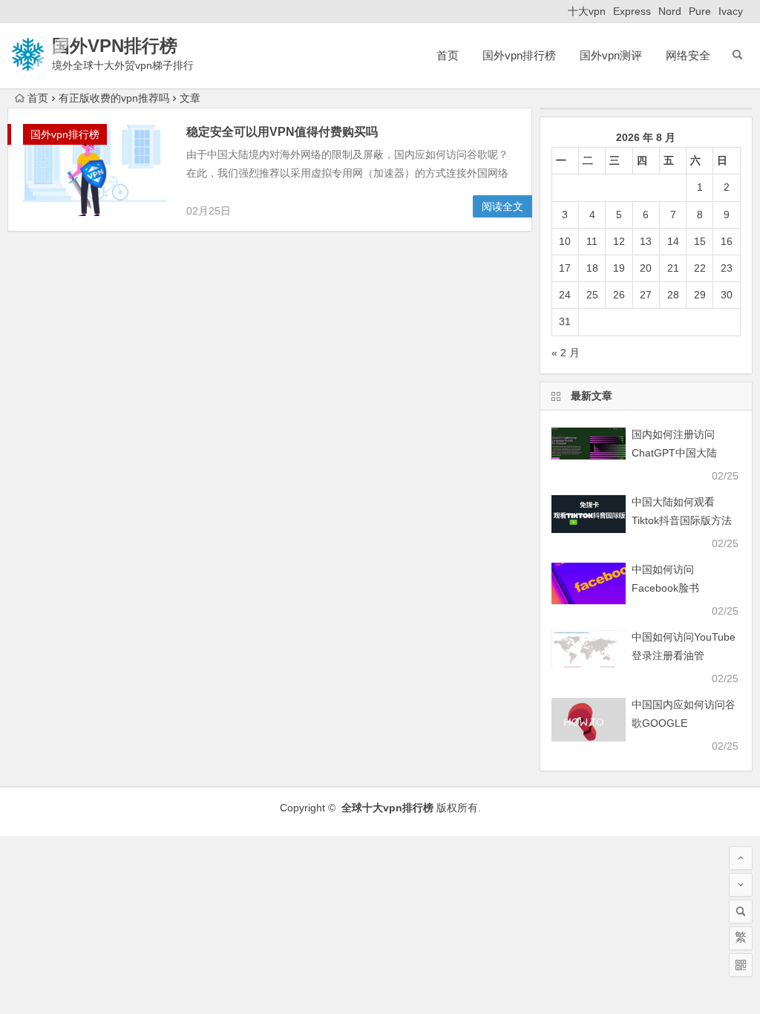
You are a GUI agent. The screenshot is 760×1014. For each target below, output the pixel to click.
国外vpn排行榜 (519, 55)
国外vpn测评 (611, 55)
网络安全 (688, 55)
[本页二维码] (741, 965)
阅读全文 (502, 206)
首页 (447, 55)
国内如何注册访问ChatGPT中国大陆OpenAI (674, 452)
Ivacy (730, 11)
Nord (669, 11)
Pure (700, 11)
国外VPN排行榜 (114, 46)
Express (632, 11)
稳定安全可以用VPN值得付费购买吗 (282, 131)
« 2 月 (565, 353)
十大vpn (587, 11)
